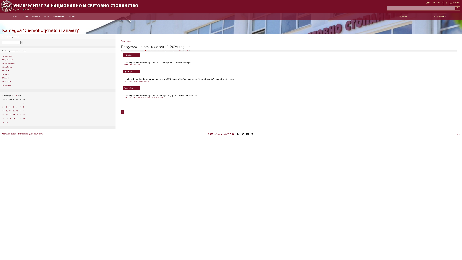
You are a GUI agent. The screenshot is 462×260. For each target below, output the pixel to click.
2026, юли (5, 71)
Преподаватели (439, 16)
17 (7, 115)
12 (14, 111)
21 (20, 115)
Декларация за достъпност (30, 134)
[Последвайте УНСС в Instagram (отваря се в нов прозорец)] (247, 134)
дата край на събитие (153, 50)
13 (17, 111)
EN (446, 3)
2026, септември (8, 63)
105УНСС (72, 16)
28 (21, 118)
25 (10, 118)
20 (17, 115)
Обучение (36, 16)
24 (7, 118)
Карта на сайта (9, 134)
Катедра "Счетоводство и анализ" (40, 30)
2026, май (5, 78)
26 (14, 118)
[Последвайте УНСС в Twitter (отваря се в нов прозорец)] (242, 134)
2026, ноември (7, 56)
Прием (25, 16)
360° (428, 3)
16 (3, 115)
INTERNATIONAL (58, 16)
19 (14, 115)
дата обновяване (178, 50)
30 (3, 122)
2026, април (6, 81)
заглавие (186, 50)
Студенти (402, 16)
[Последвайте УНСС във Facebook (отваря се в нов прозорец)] (238, 134)
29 (24, 118)
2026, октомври (8, 60)
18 (10, 115)
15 (23, 111)
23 (3, 118)
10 (7, 111)
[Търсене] (457, 8)
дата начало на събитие (138, 50)
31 (7, 122)
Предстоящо (126, 41)
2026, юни (5, 74)
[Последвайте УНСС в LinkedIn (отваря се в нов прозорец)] (252, 134)
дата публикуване (166, 50)
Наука (46, 16)
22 (24, 115)
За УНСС (16, 16)
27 (17, 118)
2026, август (7, 67)
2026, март (6, 85)
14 (20, 111)
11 (10, 111)
